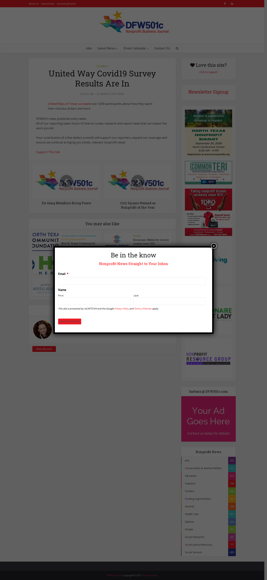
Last (136, 295)
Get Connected (69, 321)
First (60, 295)
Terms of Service (142, 308)
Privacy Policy (121, 308)
